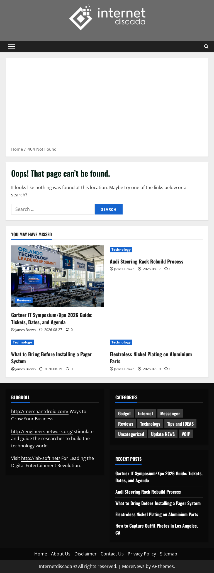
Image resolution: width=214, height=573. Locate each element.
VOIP (186, 434)
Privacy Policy (142, 554)
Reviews (24, 300)
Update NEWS (163, 434)
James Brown (25, 329)
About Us (60, 554)
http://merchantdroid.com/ (40, 411)
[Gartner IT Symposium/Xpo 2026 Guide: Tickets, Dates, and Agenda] (57, 276)
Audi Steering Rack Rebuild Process (146, 261)
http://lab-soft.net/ (40, 458)
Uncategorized (131, 434)
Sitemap (168, 554)
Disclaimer (85, 554)
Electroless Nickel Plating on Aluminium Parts (151, 357)
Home (40, 554)
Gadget (124, 413)
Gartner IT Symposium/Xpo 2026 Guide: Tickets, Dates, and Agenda (52, 318)
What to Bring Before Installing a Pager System (51, 357)
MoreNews (133, 566)
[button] (12, 46)
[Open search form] (206, 46)
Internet (145, 413)
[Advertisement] (107, 104)
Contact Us (112, 554)
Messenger (170, 413)
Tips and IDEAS (180, 423)
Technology (121, 249)
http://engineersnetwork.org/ (42, 431)
